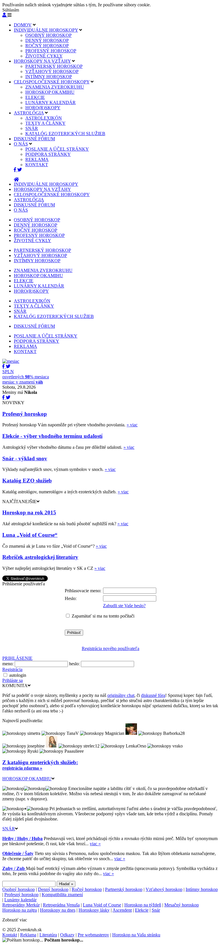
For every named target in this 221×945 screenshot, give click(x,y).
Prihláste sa (12, 680)
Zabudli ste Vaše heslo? (124, 605)
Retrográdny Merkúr (21, 904)
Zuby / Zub (14, 868)
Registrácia (12, 669)
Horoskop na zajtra (19, 910)
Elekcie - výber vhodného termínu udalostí (52, 436)
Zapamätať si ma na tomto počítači (103, 616)
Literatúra (48, 934)
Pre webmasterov (93, 934)
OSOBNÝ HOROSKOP (48, 35)
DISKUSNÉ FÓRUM (34, 138)
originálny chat (120, 695)
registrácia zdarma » (22, 768)
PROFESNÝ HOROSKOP (50, 50)
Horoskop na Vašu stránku (136, 934)
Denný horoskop (53, 889)
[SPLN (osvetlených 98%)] (10, 361)
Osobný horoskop (18, 889)
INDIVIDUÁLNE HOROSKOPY (46, 30)
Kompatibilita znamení (62, 894)
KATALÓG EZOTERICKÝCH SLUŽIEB (65, 133)
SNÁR (31, 128)
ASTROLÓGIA (29, 112)
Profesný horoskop (24, 414)
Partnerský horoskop (123, 889)
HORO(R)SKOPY (42, 107)
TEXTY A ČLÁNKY (45, 123)
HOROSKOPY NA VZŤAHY (42, 61)
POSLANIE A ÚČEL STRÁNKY (57, 149)
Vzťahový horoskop (164, 889)
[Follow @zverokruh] (19, 169)
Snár (156, 910)
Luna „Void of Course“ (30, 535)
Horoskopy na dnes (57, 910)
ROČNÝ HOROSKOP (47, 45)
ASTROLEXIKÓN (43, 118)
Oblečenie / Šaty (17, 853)
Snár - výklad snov (24, 458)
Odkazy (67, 934)
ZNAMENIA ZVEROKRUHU (54, 87)
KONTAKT (36, 164)
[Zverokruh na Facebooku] (15, 169)
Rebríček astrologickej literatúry (40, 557)
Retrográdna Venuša (61, 904)
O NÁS (21, 143)
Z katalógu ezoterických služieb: (40, 762)
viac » (95, 843)
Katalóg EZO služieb (27, 481)
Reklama (28, 934)
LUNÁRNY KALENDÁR (50, 102)
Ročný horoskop (87, 889)
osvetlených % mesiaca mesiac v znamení (25, 376)
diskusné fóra (153, 695)
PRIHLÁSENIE (17, 658)
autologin (17, 675)
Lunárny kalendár (20, 899)
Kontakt (9, 934)
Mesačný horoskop (181, 904)
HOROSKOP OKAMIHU (50, 92)
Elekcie (141, 910)
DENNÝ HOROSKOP (47, 40)
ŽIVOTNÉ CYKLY (44, 55)
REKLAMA (37, 159)
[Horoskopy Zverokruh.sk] (16, 179)
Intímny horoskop (202, 889)
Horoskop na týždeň (142, 904)
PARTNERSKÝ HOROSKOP (54, 66)
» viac (132, 424)
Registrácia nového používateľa (110, 648)
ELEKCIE (35, 97)
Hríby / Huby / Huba (22, 838)
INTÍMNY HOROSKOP (48, 76)
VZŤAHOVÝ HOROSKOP (52, 71)
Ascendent (122, 910)
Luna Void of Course (102, 904)
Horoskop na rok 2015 (29, 512)
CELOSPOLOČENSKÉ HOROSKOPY (51, 81)
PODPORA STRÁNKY (48, 154)
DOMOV (23, 24)
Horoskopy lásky (94, 910)
